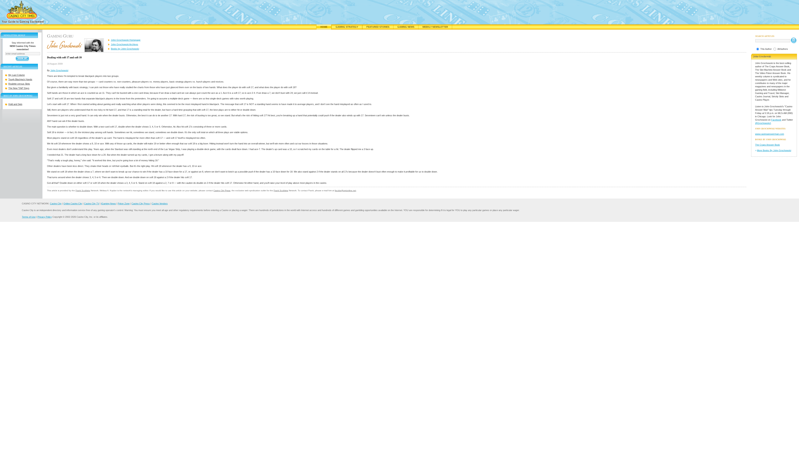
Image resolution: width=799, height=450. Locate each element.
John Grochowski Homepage (125, 40)
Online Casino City (72, 203)
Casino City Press (221, 190)
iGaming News (108, 203)
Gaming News (405, 27)
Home (323, 27)
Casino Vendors (160, 203)
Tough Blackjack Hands (20, 79)
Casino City (56, 203)
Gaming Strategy (347, 27)
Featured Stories (377, 27)
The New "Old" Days (18, 88)
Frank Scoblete (83, 190)
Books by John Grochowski (125, 49)
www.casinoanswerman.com (769, 134)
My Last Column (16, 75)
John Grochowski (59, 70)
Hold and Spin (15, 104)
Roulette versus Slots (19, 83)
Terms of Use (29, 217)
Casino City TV (91, 203)
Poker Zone (124, 203)
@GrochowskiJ (763, 123)
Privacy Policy (44, 217)
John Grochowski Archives (124, 44)
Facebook (776, 120)
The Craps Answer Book (767, 145)
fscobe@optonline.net (345, 190)
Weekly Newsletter (435, 27)
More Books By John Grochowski (774, 150)
